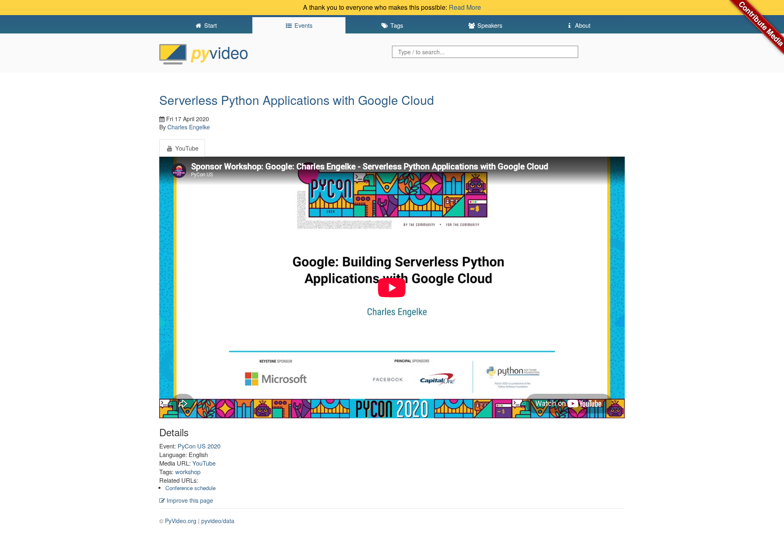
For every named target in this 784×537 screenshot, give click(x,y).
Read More (465, 7)
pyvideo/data (217, 521)
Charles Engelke (188, 127)
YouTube (204, 463)
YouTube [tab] (186, 148)
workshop (187, 471)
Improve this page (189, 500)
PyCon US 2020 (199, 446)
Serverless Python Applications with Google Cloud (296, 100)
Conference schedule (190, 488)
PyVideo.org (180, 521)
